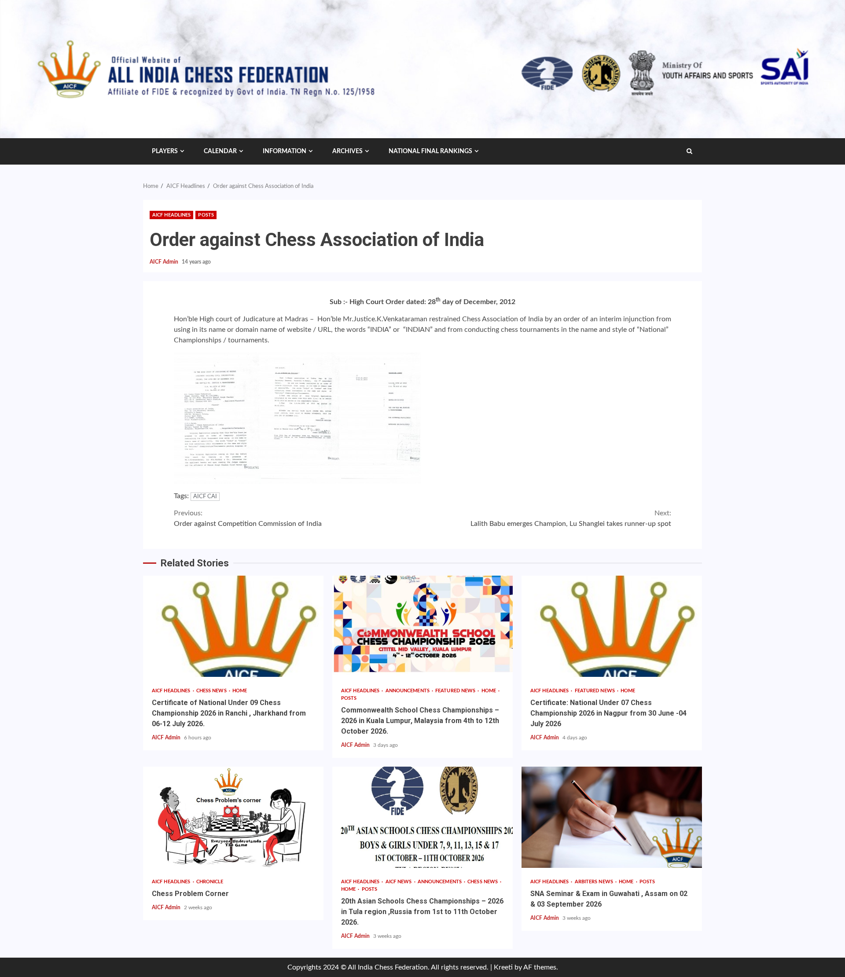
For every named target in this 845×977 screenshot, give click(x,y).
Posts (206, 215)
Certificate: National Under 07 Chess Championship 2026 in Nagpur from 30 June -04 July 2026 (612, 626)
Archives (347, 151)
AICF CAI (205, 497)
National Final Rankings (430, 151)
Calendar (220, 151)
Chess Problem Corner (233, 817)
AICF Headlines (171, 215)
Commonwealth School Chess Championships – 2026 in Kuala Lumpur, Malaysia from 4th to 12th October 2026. (422, 626)
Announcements (408, 690)
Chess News (212, 690)
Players (165, 151)
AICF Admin (165, 261)
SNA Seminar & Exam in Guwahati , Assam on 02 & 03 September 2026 (612, 817)
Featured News (456, 690)
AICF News (399, 881)
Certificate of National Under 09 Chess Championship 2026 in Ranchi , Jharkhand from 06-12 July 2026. (233, 626)
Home (239, 690)
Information (284, 151)
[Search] (689, 151)
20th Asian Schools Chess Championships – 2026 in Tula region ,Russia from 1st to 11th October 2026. (422, 817)
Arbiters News (594, 881)
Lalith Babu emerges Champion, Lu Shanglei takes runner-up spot (570, 518)
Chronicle (210, 881)
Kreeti (503, 967)
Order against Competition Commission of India (248, 518)
